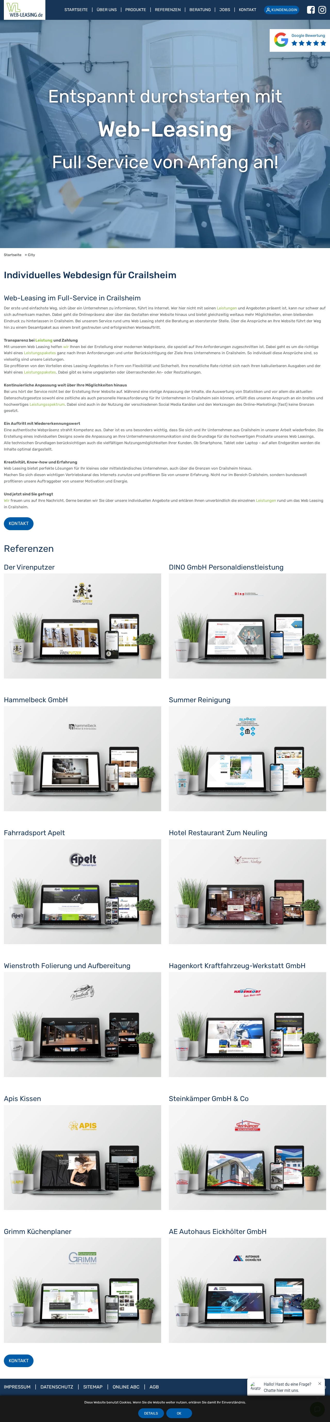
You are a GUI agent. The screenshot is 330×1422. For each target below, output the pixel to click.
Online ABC (127, 1387)
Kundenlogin (284, 10)
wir (66, 346)
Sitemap (93, 1387)
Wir (7, 500)
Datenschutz (57, 1387)
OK (179, 1413)
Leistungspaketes (40, 353)
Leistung (44, 340)
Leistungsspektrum (47, 404)
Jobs (224, 9)
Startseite (76, 9)
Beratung (200, 9)
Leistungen (227, 308)
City (31, 255)
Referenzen (168, 9)
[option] (165, 134)
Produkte (135, 9)
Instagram (322, 10)
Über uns (107, 9)
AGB (154, 1387)
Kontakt (247, 9)
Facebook (311, 10)
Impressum (17, 1387)
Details (151, 1413)
